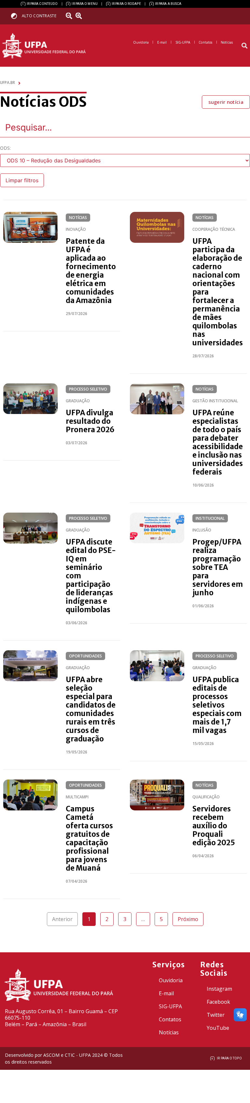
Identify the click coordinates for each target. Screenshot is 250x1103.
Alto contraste (39, 16)
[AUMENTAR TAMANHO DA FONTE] (81, 16)
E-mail (166, 993)
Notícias (78, 217)
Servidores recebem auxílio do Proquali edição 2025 (213, 825)
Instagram (219, 988)
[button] (244, 45)
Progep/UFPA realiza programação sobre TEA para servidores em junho (217, 567)
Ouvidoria (171, 980)
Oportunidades (85, 656)
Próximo (188, 919)
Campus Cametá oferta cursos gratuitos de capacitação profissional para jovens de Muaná (89, 838)
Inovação (76, 229)
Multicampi (77, 797)
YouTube (218, 1027)
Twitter (216, 1014)
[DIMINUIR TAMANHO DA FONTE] (70, 16)
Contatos (170, 1019)
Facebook (218, 1001)
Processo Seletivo (88, 389)
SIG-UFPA (170, 1006)
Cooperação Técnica (213, 229)
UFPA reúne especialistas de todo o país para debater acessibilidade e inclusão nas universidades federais (217, 442)
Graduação (78, 401)
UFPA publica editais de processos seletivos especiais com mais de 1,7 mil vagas (217, 705)
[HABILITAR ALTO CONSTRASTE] (16, 15)
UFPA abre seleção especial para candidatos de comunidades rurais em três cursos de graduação (91, 709)
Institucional (210, 518)
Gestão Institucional (215, 401)
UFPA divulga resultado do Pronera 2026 (90, 421)
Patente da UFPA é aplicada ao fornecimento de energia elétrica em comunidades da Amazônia (91, 271)
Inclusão (201, 530)
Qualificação (206, 797)
